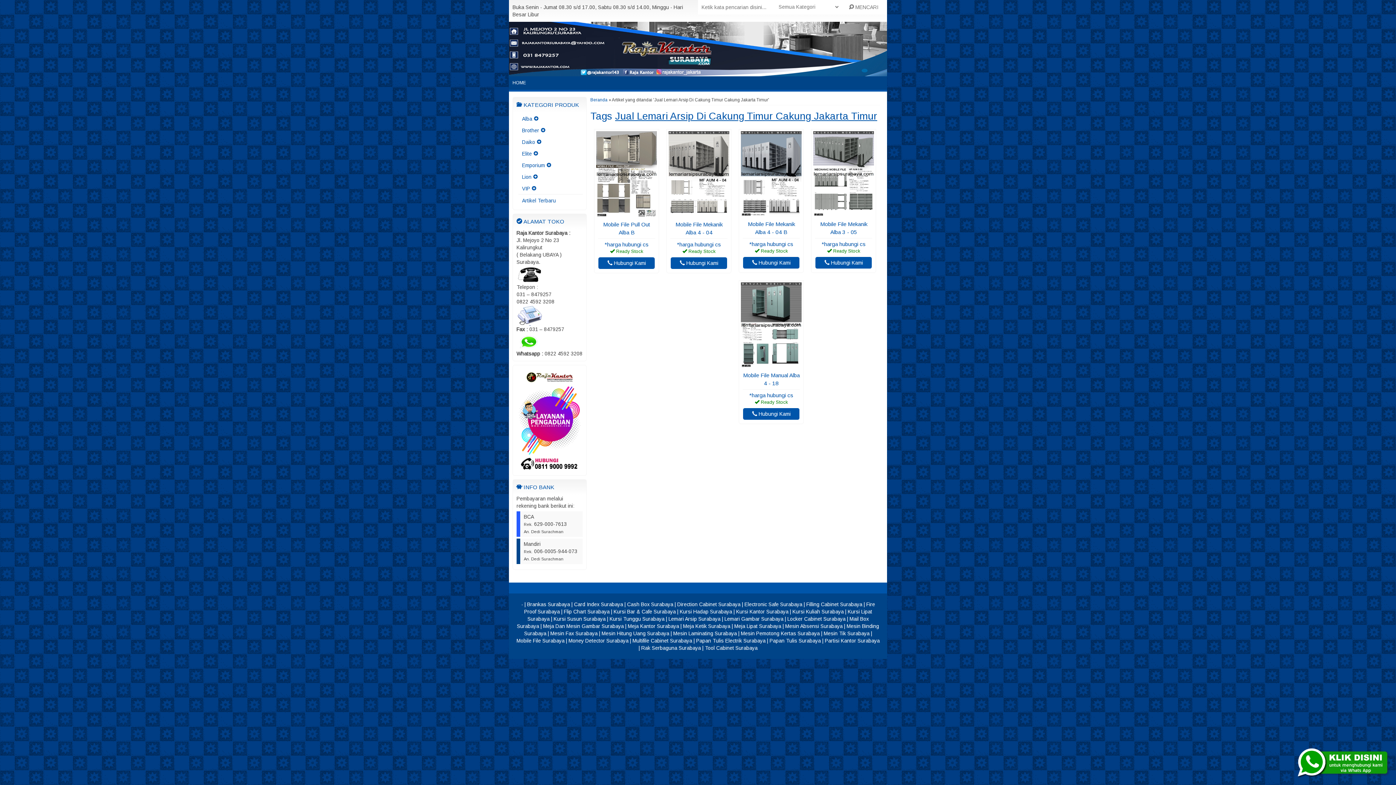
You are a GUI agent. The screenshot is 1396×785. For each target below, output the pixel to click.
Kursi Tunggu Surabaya (637, 619)
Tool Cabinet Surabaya (731, 648)
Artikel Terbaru (539, 201)
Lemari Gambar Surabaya (754, 619)
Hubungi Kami (629, 263)
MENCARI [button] (866, 7)
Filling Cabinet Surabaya (834, 604)
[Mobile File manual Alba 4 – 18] (771, 364)
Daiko (528, 142)
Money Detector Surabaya (599, 641)
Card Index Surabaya (598, 604)
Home (519, 82)
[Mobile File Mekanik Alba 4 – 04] (699, 213)
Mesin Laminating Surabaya (705, 633)
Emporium (533, 165)
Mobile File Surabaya (541, 641)
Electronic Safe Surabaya (773, 604)
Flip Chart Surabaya (587, 612)
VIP (526, 189)
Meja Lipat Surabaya (757, 626)
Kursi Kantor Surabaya (762, 612)
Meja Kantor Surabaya (653, 626)
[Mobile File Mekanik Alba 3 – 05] (843, 213)
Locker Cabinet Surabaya (816, 619)
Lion (526, 177)
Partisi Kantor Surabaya (852, 641)
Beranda (598, 99)
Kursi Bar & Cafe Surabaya (645, 612)
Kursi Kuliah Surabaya (818, 612)
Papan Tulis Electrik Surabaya (731, 641)
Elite (527, 154)
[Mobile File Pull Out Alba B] (626, 213)
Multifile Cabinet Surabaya (662, 641)
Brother (530, 130)
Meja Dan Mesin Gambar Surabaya (583, 626)
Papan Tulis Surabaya (795, 641)
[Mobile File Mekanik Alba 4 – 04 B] (771, 213)
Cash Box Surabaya (650, 604)
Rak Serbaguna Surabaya (671, 648)
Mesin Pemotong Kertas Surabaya (780, 633)
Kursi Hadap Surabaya (706, 612)
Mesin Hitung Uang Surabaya (635, 633)
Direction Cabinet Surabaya (709, 604)
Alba (527, 119)
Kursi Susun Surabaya (580, 619)
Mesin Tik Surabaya (847, 633)
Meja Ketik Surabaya (706, 626)
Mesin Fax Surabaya (574, 633)
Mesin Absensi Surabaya (814, 626)
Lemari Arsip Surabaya (695, 619)
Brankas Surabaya (548, 604)
